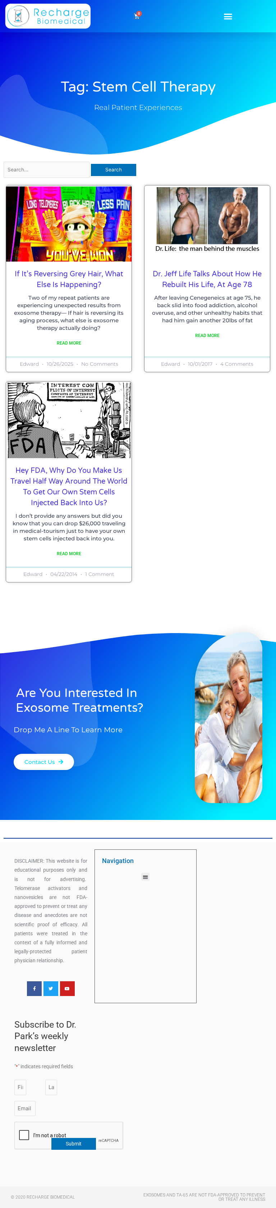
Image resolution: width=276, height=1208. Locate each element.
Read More (69, 343)
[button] (228, 16)
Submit (74, 1144)
